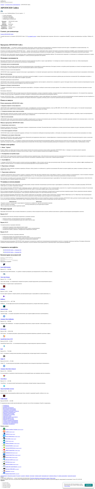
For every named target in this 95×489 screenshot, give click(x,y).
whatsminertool (4, 475)
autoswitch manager (72, 475)
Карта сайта (52, 478)
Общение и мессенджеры (8, 413)
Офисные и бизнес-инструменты (10, 416)
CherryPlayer (4, 378)
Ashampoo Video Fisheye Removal (8, 368)
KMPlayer (3, 299)
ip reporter (23, 475)
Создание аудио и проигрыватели (10, 421)
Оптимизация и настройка (9, 414)
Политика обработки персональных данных (40, 478)
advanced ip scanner (11, 475)
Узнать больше (67, 486)
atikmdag (27, 475)
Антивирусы (6, 405)
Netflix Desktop (4, 398)
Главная (2, 4)
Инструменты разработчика (9, 412)
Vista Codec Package (5, 277)
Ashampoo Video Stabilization (7, 319)
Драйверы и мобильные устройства (11, 411)
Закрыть (89, 485)
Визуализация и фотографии (9, 408)
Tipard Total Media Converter (7, 388)
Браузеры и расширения (8, 407)
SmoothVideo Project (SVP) (7, 339)
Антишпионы (6, 406)
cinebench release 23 (53, 475)
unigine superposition (62, 475)
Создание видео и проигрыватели (12, 4)
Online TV (3, 358)
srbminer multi (38, 475)
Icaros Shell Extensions (6, 267)
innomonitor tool (45, 475)
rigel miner (32, 475)
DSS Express (3, 329)
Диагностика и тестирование (9, 409)
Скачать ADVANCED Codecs (7, 34)
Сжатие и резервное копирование (10, 420)
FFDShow (3, 289)
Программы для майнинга (9, 423)
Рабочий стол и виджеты (8, 419)
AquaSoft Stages (4, 309)
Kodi (2, 348)
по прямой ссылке (32, 36)
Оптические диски (7, 415)
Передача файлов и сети (8, 418)
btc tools (18, 475)
